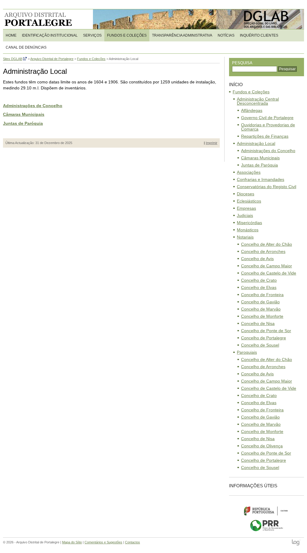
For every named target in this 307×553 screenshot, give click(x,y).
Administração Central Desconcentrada (258, 101)
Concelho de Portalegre (263, 337)
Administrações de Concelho (32, 105)
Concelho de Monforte (262, 316)
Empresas (246, 208)
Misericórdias (249, 222)
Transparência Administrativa (182, 35)
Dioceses (245, 193)
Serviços (92, 35)
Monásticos (247, 229)
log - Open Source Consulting (296, 543)
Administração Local (256, 143)
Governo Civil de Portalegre (267, 117)
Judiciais (245, 215)
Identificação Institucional (50, 35)
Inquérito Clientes (259, 35)
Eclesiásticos (249, 201)
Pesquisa (242, 63)
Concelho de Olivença (262, 445)
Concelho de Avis (257, 258)
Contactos (132, 542)
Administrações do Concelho (268, 150)
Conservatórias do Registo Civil (266, 186)
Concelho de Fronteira (262, 294)
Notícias (226, 35)
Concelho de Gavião (260, 301)
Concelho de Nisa (258, 323)
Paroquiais (247, 352)
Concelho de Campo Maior (266, 265)
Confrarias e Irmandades (260, 179)
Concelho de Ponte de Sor (266, 330)
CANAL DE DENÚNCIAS (26, 47)
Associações (249, 172)
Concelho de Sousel (260, 345)
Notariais (245, 237)
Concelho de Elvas (258, 287)
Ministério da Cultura (266, 511)
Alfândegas (251, 110)
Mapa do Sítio (72, 542)
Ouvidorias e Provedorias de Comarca (268, 126)
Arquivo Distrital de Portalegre (42, 19)
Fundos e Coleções (127, 35)
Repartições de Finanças (264, 136)
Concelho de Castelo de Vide (268, 273)
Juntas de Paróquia (23, 123)
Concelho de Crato (259, 280)
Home (11, 35)
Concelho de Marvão (261, 309)
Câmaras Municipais (23, 114)
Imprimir (211, 143)
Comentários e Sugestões (103, 542)
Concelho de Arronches (263, 251)
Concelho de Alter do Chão (266, 244)
